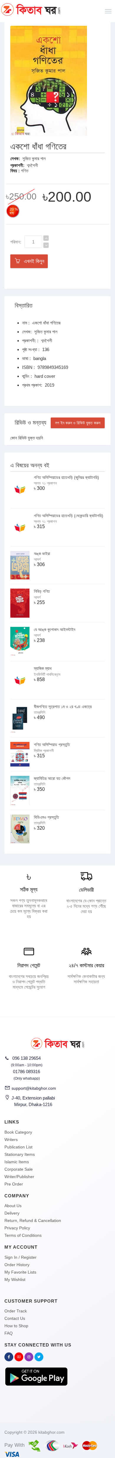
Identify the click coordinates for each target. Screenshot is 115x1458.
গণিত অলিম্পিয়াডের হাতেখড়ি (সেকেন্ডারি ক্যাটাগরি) (68, 515)
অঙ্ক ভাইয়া (42, 553)
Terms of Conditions (23, 1235)
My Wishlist (14, 1279)
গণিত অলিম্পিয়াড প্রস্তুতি (52, 744)
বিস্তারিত (23, 305)
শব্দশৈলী (32, 165)
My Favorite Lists (20, 1272)
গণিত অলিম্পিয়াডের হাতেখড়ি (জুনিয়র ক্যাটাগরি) (66, 477)
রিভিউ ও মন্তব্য (30, 422)
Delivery (11, 1213)
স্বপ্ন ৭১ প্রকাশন (45, 483)
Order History (16, 1264)
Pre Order (13, 1184)
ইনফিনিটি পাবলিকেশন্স (47, 674)
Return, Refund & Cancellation (32, 1220)
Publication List (18, 1147)
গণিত (24, 170)
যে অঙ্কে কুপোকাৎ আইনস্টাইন (54, 629)
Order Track (15, 1311)
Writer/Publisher (19, 1176)
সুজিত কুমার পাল (34, 158)
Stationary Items (19, 1154)
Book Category (18, 1132)
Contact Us (14, 1318)
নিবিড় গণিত (42, 591)
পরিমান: (15, 241)
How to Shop (16, 1325)
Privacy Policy (17, 1228)
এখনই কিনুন (32, 261)
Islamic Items (16, 1161)
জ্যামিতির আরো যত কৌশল (52, 778)
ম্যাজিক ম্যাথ (43, 668)
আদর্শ (37, 559)
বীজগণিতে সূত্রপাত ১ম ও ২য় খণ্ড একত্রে (63, 706)
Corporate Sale (18, 1169)
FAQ (8, 1333)
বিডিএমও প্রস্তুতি (46, 817)
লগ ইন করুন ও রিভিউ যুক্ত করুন (77, 422)
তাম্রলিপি (39, 712)
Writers (11, 1139)
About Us (13, 1205)
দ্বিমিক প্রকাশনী (44, 750)
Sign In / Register (20, 1257)
